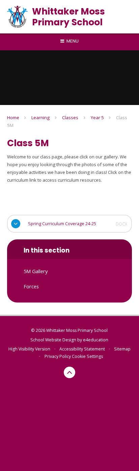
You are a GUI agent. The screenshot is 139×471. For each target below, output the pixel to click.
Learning (40, 117)
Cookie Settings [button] (87, 356)
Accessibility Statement (82, 349)
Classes (70, 117)
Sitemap (122, 349)
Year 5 (97, 117)
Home (13, 117)
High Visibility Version (29, 349)
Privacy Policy (58, 356)
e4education (95, 340)
